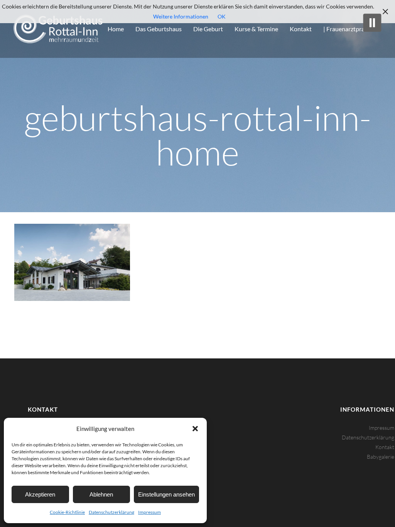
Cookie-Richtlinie (67, 512)
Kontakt (384, 447)
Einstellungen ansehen (166, 494)
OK (222, 16)
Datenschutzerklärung (111, 512)
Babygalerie (380, 456)
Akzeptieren (40, 494)
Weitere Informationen (180, 16)
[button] (195, 428)
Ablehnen (101, 494)
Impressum (149, 512)
